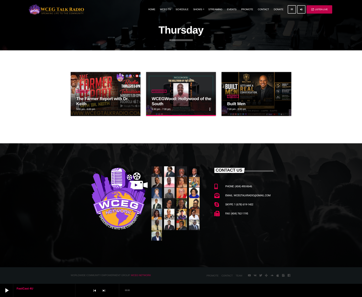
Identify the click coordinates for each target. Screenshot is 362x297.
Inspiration (82, 91)
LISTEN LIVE (319, 9)
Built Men (236, 103)
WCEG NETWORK (141, 275)
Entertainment (159, 91)
